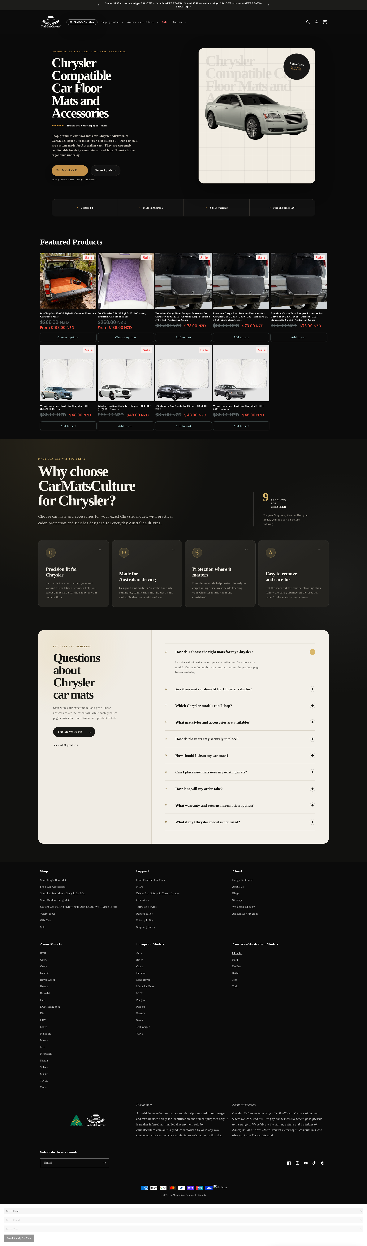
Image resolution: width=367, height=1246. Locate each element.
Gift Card (45, 920)
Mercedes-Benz (145, 986)
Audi (139, 953)
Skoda (140, 1020)
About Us (238, 886)
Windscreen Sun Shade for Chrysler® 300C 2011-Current (238, 408)
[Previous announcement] (98, 5)
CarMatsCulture (177, 1195)
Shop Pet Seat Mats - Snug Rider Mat (62, 893)
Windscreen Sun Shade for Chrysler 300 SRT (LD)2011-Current (124, 408)
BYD (43, 953)
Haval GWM (47, 979)
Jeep (234, 979)
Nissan (44, 1060)
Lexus (43, 1027)
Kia (42, 1013)
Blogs (235, 893)
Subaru (44, 1067)
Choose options (68, 337)
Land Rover (143, 979)
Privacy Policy (145, 920)
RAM (235, 973)
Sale (42, 927)
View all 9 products (66, 745)
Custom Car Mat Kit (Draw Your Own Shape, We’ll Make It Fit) (78, 906)
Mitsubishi (46, 1053)
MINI (139, 993)
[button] (112, 22)
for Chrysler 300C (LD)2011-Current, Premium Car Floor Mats (68, 315)
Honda (44, 986)
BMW (139, 959)
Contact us (142, 900)
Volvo (139, 1033)
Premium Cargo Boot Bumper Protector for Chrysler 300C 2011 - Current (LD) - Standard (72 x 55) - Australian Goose (182, 316)
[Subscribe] (104, 1162)
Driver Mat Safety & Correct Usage (157, 893)
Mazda (44, 1040)
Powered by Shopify (196, 1195)
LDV (43, 1020)
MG (42, 1047)
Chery (43, 959)
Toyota (44, 1080)
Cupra (139, 966)
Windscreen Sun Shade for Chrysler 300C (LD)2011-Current (64, 408)
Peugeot (141, 1000)
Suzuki (44, 1074)
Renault (140, 1013)
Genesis (44, 973)
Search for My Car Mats (19, 1238)
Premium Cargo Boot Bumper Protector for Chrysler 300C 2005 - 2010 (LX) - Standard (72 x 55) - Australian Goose (241, 316)
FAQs (139, 886)
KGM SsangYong (50, 1006)
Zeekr (43, 1087)
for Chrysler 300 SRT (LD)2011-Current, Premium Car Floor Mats (122, 315)
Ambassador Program (245, 913)
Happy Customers (242, 880)
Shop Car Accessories (53, 886)
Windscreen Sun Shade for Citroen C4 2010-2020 (181, 408)
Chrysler (237, 953)
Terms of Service (146, 906)
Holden (236, 966)
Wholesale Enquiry (243, 906)
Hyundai (45, 993)
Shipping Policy (145, 927)
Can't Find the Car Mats (150, 880)
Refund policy (144, 913)
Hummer (141, 973)
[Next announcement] (269, 5)
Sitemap (237, 900)
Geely (43, 966)
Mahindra (45, 1033)
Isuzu (43, 1000)
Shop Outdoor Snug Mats (55, 900)
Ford (235, 959)
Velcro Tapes (47, 913)
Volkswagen (143, 1027)
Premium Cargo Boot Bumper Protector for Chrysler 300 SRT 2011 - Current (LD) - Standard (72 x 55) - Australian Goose (296, 316)
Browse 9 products (105, 170)
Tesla (235, 986)
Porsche (140, 1006)
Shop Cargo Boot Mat (53, 880)
